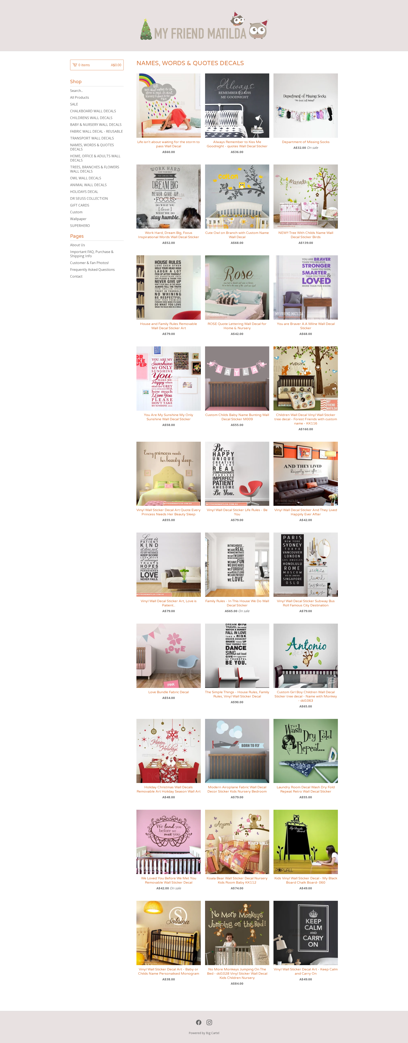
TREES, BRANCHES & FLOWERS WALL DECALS (94, 169)
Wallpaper (78, 218)
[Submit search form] (120, 91)
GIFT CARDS (79, 205)
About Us (77, 245)
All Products (79, 97)
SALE (74, 104)
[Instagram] (209, 1022)
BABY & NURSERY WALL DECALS (96, 124)
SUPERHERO (80, 225)
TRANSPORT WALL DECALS (92, 138)
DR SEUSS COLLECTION (89, 198)
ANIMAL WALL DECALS (88, 185)
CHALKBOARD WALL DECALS (93, 111)
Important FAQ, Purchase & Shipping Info (91, 253)
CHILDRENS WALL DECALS (91, 117)
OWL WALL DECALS (85, 178)
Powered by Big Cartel (204, 1033)
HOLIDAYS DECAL (84, 191)
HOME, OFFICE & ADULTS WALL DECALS (95, 158)
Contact (76, 276)
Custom (76, 212)
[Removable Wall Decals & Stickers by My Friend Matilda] (204, 25)
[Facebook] (198, 1022)
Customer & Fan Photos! (89, 262)
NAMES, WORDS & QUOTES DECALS (92, 147)
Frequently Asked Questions (92, 269)
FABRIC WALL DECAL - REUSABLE (96, 131)
